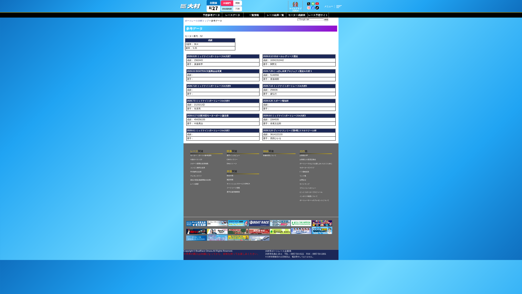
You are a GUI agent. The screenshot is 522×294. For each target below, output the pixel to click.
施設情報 (230, 180)
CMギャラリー (232, 159)
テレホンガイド (196, 176)
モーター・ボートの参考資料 (201, 155)
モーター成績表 (296, 15)
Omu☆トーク (232, 164)
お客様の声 (304, 155)
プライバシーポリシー (308, 188)
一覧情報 (254, 15)
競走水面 (230, 176)
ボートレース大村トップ (197, 21)
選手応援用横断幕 (233, 192)
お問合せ (303, 180)
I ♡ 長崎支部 (304, 172)
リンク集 (303, 176)
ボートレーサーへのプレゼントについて (314, 200)
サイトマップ (304, 184)
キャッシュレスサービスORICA (238, 184)
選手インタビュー (233, 155)
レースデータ (232, 15)
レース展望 (194, 184)
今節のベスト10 (196, 159)
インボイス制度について (309, 196)
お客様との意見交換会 (308, 159)
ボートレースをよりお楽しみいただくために (316, 164)
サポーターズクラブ (307, 168)
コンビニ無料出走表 (197, 168)
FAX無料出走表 (195, 172)
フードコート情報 (233, 188)
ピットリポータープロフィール (311, 192)
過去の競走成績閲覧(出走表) (200, 180)
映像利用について (269, 155)
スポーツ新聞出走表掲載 (199, 164)
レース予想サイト (318, 15)
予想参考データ (211, 15)
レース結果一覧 (275, 15)
